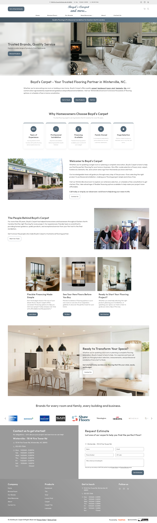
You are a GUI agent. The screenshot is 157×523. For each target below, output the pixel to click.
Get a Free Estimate (16, 9)
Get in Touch (66, 100)
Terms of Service (124, 467)
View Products (80, 100)
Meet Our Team (15, 238)
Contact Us (13, 53)
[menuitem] (38, 15)
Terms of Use (51, 520)
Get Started (104, 314)
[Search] (148, 9)
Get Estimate (137, 472)
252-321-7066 (95, 2)
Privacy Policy (114, 467)
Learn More (32, 314)
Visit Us (92, 100)
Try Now (67, 314)
